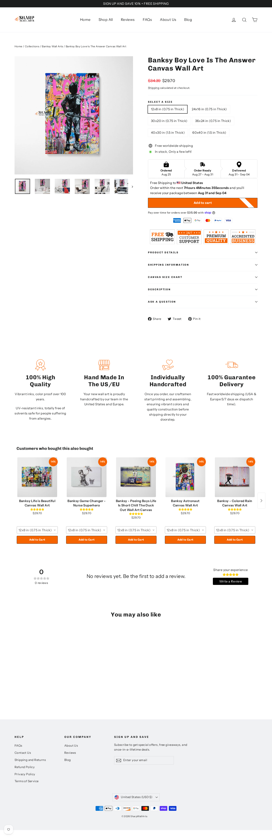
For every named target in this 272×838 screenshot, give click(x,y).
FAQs (147, 19)
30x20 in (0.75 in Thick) (169, 121)
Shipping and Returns (30, 760)
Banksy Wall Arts (52, 46)
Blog (188, 19)
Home (85, 19)
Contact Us (23, 753)
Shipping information (168, 264)
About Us (168, 19)
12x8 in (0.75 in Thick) (167, 109)
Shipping (153, 87)
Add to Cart (37, 539)
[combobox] (37, 530)
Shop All (106, 19)
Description (159, 289)
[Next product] (261, 501)
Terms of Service (26, 781)
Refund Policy (25, 767)
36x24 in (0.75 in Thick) (213, 121)
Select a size (160, 101)
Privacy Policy (25, 774)
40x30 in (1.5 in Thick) (168, 133)
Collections (32, 46)
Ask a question (162, 301)
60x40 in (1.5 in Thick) (209, 133)
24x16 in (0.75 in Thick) (209, 109)
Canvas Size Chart (165, 277)
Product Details (163, 252)
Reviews (128, 19)
